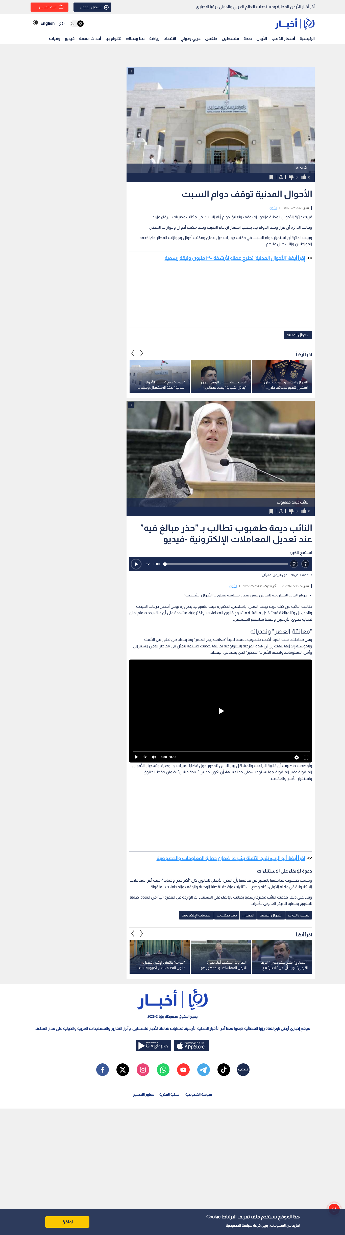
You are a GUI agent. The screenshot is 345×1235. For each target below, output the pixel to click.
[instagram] (143, 1069)
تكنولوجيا (113, 38)
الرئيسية (307, 38)
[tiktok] (223, 1069)
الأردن (261, 38)
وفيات (54, 38)
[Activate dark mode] (77, 24)
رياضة (154, 38)
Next (133, 353)
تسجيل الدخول (91, 7)
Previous (141, 353)
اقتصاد (170, 38)
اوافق (67, 1221)
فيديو (70, 38)
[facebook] (102, 1069)
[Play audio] (136, 564)
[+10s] (305, 564)
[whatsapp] (163, 1069)
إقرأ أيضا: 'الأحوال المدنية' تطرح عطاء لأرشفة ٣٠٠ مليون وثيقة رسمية (235, 258)
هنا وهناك (135, 38)
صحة (247, 38)
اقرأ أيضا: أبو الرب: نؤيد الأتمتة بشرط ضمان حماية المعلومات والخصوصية (231, 858)
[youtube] (183, 1069)
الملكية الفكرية (169, 1094)
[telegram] (203, 1069)
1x (148, 564)
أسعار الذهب (283, 38)
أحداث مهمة (90, 38)
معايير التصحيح (143, 1094)
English (47, 23)
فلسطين (230, 38)
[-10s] (294, 564)
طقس (211, 38)
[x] (122, 1069)
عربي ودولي (191, 38)
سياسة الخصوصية (239, 1225)
